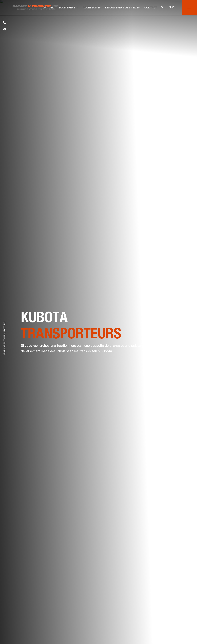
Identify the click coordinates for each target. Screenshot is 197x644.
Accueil (48, 8)
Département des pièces (122, 8)
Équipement (67, 8)
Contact (150, 8)
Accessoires (92, 8)
